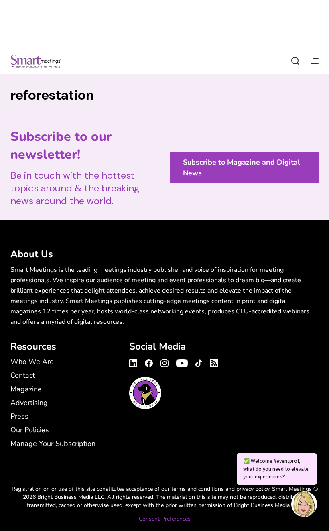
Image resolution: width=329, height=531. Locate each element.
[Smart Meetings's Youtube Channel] (182, 362)
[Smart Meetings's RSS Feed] (212, 362)
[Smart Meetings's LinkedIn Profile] (134, 362)
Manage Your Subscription (52, 443)
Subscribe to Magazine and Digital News (241, 167)
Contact (22, 375)
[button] (304, 505)
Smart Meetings (35, 61)
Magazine (26, 389)
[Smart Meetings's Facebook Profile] (148, 362)
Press (19, 416)
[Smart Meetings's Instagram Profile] (164, 362)
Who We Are (32, 361)
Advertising (29, 402)
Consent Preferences (165, 519)
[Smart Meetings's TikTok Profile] (199, 362)
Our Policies (29, 430)
